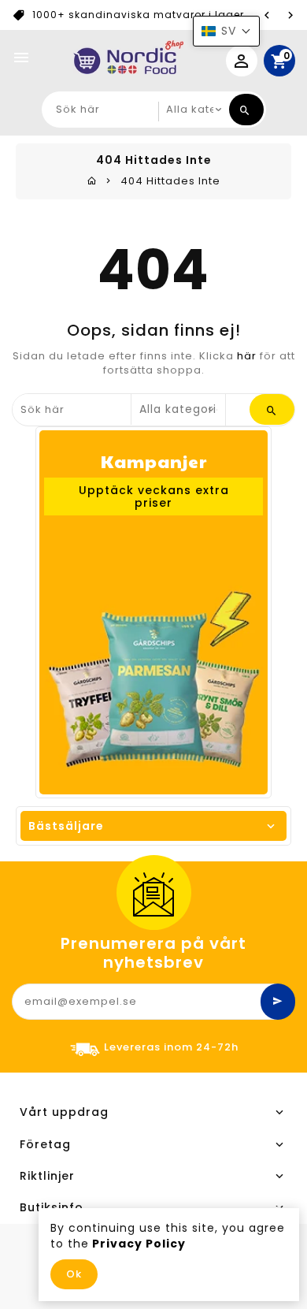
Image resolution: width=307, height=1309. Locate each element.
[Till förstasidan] (92, 180)
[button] (226, 31)
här (247, 355)
